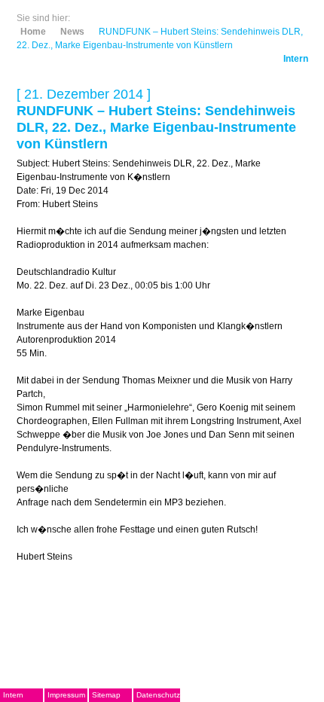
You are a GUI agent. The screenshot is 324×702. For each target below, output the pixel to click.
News (72, 31)
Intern (295, 58)
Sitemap (106, 695)
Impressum (66, 695)
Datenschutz (158, 695)
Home (33, 31)
